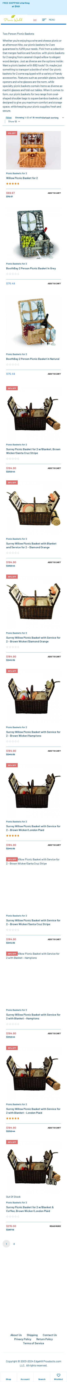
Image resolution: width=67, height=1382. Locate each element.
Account (25, 1379)
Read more (55, 1226)
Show (11, 121)
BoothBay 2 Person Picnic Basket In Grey (31, 268)
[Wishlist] (58, 1375)
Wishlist (58, 1379)
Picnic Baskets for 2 (16, 173)
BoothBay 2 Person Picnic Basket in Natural (32, 358)
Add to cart (54, 193)
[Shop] (8, 1375)
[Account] (25, 1375)
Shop (8, 1379)
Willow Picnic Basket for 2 (22, 177)
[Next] (22, 1244)
